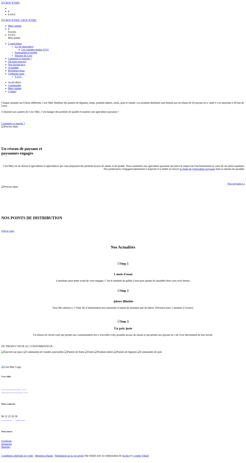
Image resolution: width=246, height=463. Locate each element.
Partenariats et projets (26, 52)
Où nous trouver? (17, 61)
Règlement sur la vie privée (69, 455)
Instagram (6, 444)
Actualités (13, 67)
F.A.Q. (18, 76)
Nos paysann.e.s (236, 183)
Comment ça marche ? (20, 58)
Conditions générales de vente (17, 455)
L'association (15, 43)
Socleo (125, 455)
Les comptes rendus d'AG (35, 49)
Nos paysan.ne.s (16, 64)
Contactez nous (16, 73)
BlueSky (6, 447)
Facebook (6, 441)
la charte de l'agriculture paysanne (197, 169)
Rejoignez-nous (16, 70)
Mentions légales (44, 455)
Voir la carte (7, 231)
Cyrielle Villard (141, 455)
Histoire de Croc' (24, 55)
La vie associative (24, 46)
